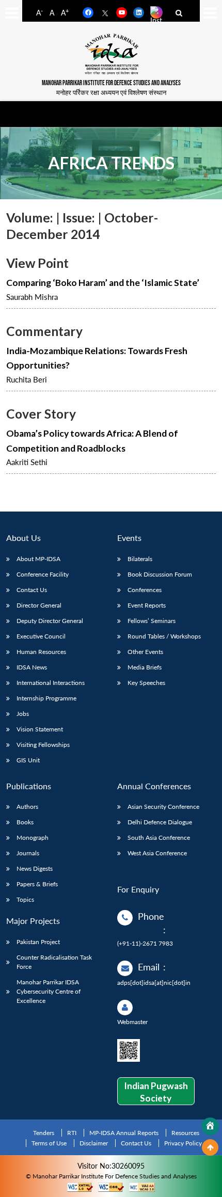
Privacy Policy (183, 1143)
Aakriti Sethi (26, 462)
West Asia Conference (157, 853)
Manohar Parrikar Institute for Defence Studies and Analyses (111, 83)
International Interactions (51, 683)
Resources (185, 1133)
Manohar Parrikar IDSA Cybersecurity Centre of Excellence (49, 991)
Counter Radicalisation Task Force (54, 961)
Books (25, 822)
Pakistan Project (38, 942)
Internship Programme (46, 698)
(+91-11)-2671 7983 (145, 943)
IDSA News (32, 667)
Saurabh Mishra (32, 296)
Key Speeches (146, 683)
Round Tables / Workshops (164, 636)
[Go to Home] (210, 1126)
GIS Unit (28, 760)
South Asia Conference (159, 837)
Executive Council (41, 636)
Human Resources (41, 652)
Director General (39, 605)
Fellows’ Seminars (152, 621)
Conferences (145, 590)
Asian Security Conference (163, 806)
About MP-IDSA (38, 559)
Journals (28, 853)
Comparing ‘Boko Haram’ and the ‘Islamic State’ (102, 282)
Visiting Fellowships (43, 744)
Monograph (33, 837)
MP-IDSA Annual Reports (123, 1133)
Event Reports (147, 605)
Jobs (23, 713)
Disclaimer (94, 1143)
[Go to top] (210, 1147)
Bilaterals (140, 559)
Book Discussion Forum (160, 574)
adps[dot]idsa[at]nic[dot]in (154, 982)
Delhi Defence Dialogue (160, 822)
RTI (71, 1133)
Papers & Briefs (37, 884)
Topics (25, 899)
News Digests (35, 868)
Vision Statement (40, 729)
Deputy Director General (50, 621)
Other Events (145, 652)
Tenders (43, 1133)
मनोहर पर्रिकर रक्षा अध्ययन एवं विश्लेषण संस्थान (111, 92)
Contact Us (32, 590)
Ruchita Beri (26, 379)
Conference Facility (43, 574)
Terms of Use (49, 1143)
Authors (27, 806)
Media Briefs (145, 667)
